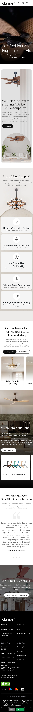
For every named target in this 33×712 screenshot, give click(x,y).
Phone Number (8, 351)
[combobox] (16, 368)
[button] (16, 374)
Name (6, 345)
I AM (5, 364)
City (5, 358)
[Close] (31, 332)
